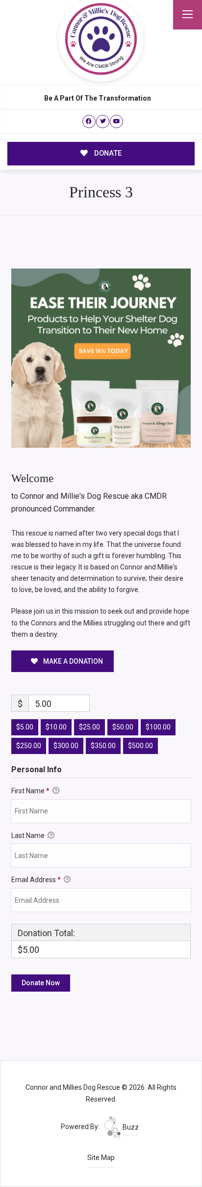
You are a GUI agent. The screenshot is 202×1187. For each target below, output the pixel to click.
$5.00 (24, 727)
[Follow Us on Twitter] (102, 121)
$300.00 (65, 746)
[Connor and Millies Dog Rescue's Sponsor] (101, 357)
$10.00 (56, 727)
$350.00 (103, 746)
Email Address (36, 880)
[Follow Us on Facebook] (89, 121)
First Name (30, 791)
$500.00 (140, 746)
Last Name (28, 835)
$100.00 (158, 727)
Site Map (101, 1157)
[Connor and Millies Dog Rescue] (101, 39)
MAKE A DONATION (72, 661)
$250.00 (28, 746)
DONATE (107, 153)
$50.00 (122, 727)
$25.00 (89, 727)
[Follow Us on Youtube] (116, 121)
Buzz (130, 1127)
